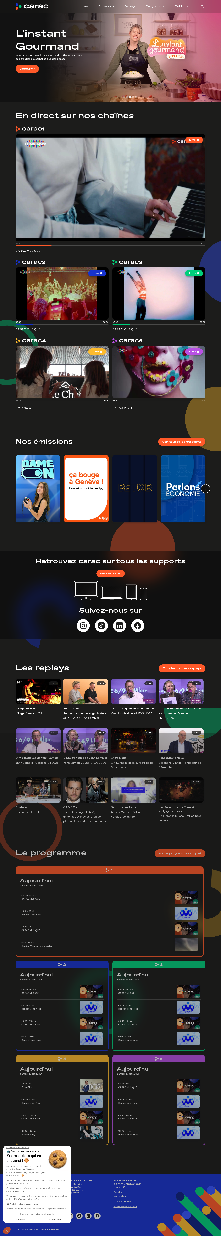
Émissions (106, 6)
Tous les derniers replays (182, 668)
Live (84, 6)
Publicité (182, 6)
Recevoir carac (110, 573)
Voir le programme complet (180, 853)
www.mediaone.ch (122, 1196)
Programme (155, 6)
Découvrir (27, 62)
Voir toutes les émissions (182, 442)
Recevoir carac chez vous (125, 1206)
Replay (129, 6)
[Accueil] (34, 6)
